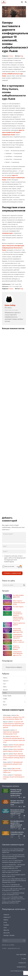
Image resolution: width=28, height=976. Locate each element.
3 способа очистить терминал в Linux (17, 833)
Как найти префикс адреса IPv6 (18, 596)
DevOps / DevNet (9, 935)
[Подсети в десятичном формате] (7, 646)
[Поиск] (24, 585)
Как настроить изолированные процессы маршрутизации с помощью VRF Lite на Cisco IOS (18, 616)
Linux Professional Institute (18, 971)
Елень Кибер (10, 305)
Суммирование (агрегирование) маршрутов (17, 636)
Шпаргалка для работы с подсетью (18, 641)
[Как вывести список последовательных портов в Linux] (5, 810)
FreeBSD (6, 925)
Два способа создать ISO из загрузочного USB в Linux (12, 770)
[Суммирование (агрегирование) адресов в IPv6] (7, 652)
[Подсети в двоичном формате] (7, 623)
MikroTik (6, 930)
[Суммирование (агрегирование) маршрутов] (7, 635)
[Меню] (22, 2)
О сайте (23, 958)
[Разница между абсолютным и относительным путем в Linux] (5, 790)
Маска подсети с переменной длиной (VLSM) (19, 602)
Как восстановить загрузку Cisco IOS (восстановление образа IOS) (13, 717)
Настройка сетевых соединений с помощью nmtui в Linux (13, 897)
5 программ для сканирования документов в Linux (13, 764)
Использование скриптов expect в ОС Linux (13, 746)
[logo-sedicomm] (3, 2)
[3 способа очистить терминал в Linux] (5, 832)
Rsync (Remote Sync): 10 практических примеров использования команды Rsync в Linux (14, 756)
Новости (6, 915)
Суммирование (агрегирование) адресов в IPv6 (17, 653)
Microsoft (7, 933)
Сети (5, 927)
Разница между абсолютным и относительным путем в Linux (16, 792)
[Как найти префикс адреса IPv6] (7, 595)
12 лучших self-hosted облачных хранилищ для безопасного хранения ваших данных (13, 724)
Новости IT (7, 917)
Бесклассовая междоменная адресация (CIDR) (18, 630)
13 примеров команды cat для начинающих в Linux (13, 777)
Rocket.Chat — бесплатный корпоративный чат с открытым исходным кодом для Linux (14, 739)
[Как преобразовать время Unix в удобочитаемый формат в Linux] (5, 821)
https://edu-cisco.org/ (11, 310)
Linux (5, 922)
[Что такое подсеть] (7, 607)
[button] (25, 2)
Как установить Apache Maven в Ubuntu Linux (13, 750)
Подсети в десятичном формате (16, 647)
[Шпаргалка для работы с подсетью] (7, 640)
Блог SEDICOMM (21, 954)
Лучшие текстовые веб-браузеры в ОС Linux (17, 802)
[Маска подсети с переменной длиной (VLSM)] (7, 601)
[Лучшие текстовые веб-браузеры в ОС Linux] (5, 801)
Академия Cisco (21, 967)
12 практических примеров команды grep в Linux (11, 732)
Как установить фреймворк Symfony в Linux (11, 902)
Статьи (11, 56)
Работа (6, 920)
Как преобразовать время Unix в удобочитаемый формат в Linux (17, 824)
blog (21, 56)
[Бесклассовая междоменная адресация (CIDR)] (7, 629)
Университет (22, 963)
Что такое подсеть (18, 606)
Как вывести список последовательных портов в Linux (17, 812)
